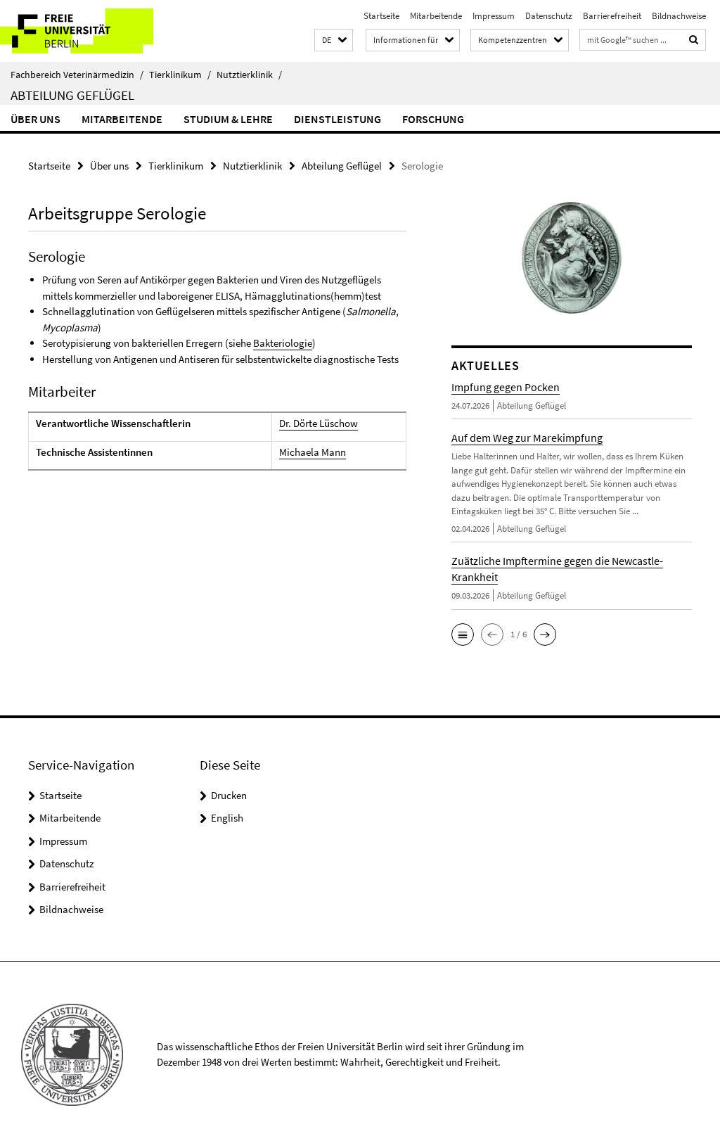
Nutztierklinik (249, 74)
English (227, 817)
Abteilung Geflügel (72, 95)
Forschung (433, 119)
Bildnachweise (679, 16)
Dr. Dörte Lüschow (318, 423)
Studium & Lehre (228, 119)
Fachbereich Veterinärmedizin (77, 74)
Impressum (493, 16)
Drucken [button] (229, 795)
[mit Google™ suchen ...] (694, 39)
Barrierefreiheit (612, 16)
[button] (333, 40)
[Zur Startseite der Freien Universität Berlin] (93, 30)
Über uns (35, 119)
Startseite (381, 16)
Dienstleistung (337, 119)
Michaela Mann (312, 452)
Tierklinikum (180, 74)
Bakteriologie (282, 343)
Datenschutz (548, 16)
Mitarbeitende (436, 16)
